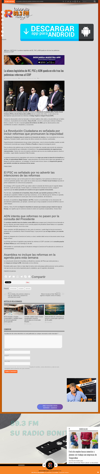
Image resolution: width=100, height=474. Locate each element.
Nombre (6, 350)
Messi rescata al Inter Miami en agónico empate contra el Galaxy (50, 294)
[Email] (3, 20)
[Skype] (3, 32)
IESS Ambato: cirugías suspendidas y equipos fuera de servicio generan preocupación (13, 319)
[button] (3, 439)
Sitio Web (7, 361)
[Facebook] (3, 12)
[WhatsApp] (3, 24)
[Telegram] (3, 28)
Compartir (39, 276)
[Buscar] (94, 1)
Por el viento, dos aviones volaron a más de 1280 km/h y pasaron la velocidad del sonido (19, 295)
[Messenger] (3, 36)
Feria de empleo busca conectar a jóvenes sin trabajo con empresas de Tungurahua (83, 454)
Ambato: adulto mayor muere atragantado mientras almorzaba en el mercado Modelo (33, 319)
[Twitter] (3, 16)
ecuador (21, 288)
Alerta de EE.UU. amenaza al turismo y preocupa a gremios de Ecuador (54, 318)
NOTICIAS (13, 50)
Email (6, 355)
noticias (28, 288)
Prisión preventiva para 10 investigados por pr (28, 1)
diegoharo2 (14, 78)
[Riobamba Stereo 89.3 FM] (18, 18)
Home (7, 50)
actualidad (13, 288)
